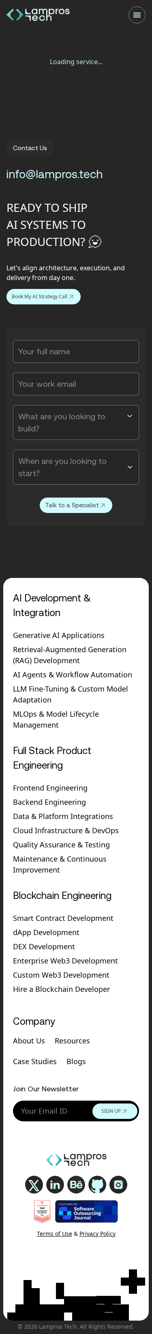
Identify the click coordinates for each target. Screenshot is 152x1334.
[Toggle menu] (137, 15)
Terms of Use (54, 1233)
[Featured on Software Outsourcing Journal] (86, 1211)
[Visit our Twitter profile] (34, 1185)
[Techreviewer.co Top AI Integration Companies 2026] (42, 1211)
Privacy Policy (97, 1233)
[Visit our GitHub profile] (97, 1185)
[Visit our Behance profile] (76, 1185)
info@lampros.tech (54, 174)
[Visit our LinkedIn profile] (55, 1185)
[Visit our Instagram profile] (118, 1185)
